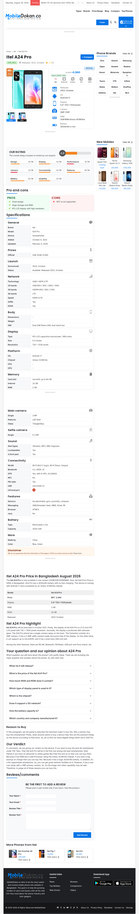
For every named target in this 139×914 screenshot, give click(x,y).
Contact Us (127, 3)
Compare (115, 11)
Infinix (127, 81)
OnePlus (127, 87)
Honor (102, 72)
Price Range (97, 11)
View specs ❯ (24, 860)
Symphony (127, 73)
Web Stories (55, 890)
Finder (102, 22)
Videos (73, 890)
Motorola (114, 72)
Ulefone (102, 93)
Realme (127, 66)
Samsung (127, 60)
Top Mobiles (55, 886)
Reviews (74, 882)
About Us (90, 3)
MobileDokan (39, 908)
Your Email (15, 802)
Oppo (102, 66)
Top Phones (126, 11)
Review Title (15, 808)
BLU (127, 93)
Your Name (15, 796)
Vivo (102, 60)
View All (126, 53)
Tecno (102, 81)
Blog (107, 11)
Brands (86, 11)
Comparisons (76, 886)
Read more (78, 553)
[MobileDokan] (23, 16)
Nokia (102, 87)
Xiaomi (114, 60)
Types (78, 11)
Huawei (114, 66)
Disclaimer (115, 3)
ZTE (114, 81)
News (52, 882)
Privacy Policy (103, 3)
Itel (55, 82)
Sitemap (129, 908)
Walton (114, 87)
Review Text (15, 815)
